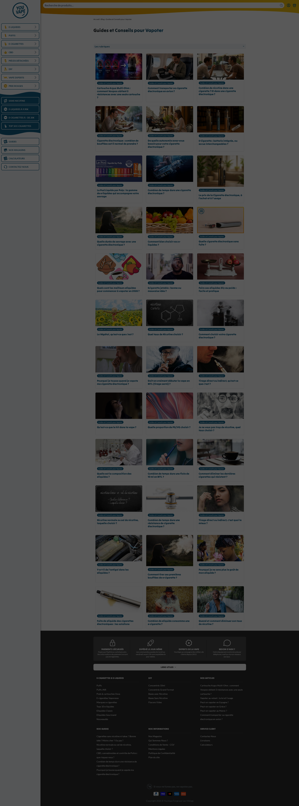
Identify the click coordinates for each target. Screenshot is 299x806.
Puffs (99, 685)
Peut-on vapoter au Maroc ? (213, 710)
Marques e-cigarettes (107, 702)
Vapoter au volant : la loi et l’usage (216, 698)
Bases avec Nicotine (158, 694)
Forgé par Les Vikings (183, 800)
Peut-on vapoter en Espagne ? (214, 702)
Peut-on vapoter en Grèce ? (213, 706)
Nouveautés (102, 719)
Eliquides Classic (105, 710)
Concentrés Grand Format (161, 689)
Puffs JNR (101, 689)
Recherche (282, 5)
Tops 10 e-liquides (105, 706)
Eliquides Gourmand (106, 715)
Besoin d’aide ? (227, 649)
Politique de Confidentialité (161, 753)
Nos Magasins (155, 736)
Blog (102, 19)
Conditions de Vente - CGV (161, 744)
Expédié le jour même (150, 649)
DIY (150, 678)
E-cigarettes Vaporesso (108, 698)
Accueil (96, 19)
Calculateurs (206, 744)
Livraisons (205, 740)
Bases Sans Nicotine (158, 698)
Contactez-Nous (208, 736)
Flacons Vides (155, 702)
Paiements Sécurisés (112, 649)
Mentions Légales (156, 749)
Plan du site (154, 757)
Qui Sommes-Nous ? (158, 740)
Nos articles (207, 678)
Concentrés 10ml (156, 685)
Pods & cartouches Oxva (108, 694)
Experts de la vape (189, 649)
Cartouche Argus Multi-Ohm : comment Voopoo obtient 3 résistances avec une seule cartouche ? (221, 689)
